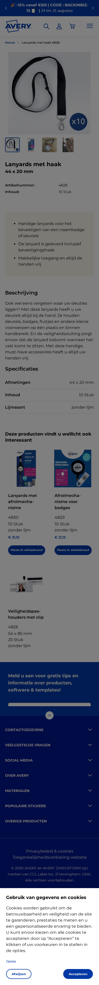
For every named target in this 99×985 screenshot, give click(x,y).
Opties (11, 961)
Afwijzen (19, 974)
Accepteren (78, 974)
